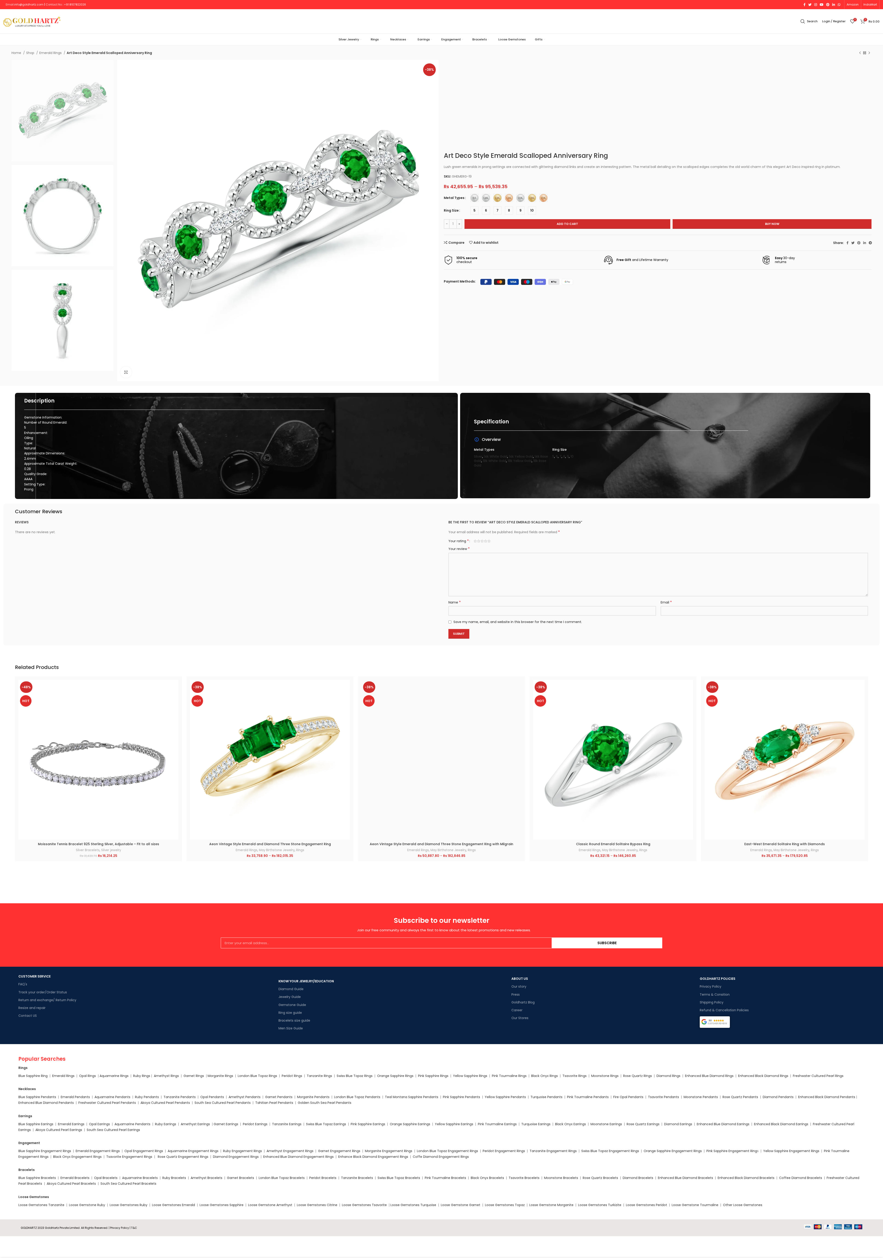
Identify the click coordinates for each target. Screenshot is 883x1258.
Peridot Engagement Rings (504, 1151)
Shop (30, 53)
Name (454, 602)
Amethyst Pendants (245, 1097)
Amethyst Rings (166, 1076)
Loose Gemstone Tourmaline (695, 1205)
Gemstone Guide (292, 1005)
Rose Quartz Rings (637, 1076)
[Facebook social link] (804, 5)
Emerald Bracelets (75, 1178)
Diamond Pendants (778, 1097)
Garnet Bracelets (240, 1178)
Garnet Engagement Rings (339, 1151)
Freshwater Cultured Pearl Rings (818, 1076)
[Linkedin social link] (833, 5)
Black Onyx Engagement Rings (77, 1156)
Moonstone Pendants (701, 1097)
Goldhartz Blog (523, 1002)
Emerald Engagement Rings (98, 1151)
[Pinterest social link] (828, 5)
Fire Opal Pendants (628, 1097)
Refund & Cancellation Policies (724, 1010)
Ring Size (451, 210)
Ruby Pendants (147, 1097)
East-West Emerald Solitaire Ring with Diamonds (784, 844)
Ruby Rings (141, 1076)
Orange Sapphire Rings (395, 1076)
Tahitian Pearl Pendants (274, 1102)
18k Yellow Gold (520, 461)
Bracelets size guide (294, 1020)
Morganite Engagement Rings (388, 1151)
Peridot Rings (292, 1076)
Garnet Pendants (278, 1097)
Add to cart (567, 224)
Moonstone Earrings (606, 1124)
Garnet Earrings (226, 1124)
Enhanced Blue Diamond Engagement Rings (298, 1156)
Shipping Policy (711, 1002)
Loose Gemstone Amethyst (270, 1205)
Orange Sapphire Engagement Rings (673, 1151)
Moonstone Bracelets (561, 1178)
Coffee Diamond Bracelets (800, 1178)
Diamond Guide (291, 989)
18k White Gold (494, 461)
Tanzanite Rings (320, 1076)
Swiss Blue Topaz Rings (355, 1076)
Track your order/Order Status (42, 992)
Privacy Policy (710, 986)
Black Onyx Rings (544, 1076)
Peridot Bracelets (322, 1178)
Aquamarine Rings (114, 1076)
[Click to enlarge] (126, 372)
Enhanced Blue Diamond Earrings (723, 1124)
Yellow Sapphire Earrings (454, 1124)
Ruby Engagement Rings (242, 1151)
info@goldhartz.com (28, 4)
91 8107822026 (76, 4)
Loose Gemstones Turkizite (599, 1205)
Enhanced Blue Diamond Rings (709, 1076)
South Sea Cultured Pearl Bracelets (128, 1183)
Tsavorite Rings (574, 1076)
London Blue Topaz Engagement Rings (447, 1151)
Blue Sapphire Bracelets (37, 1178)
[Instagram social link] (815, 5)
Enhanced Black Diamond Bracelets (745, 1178)
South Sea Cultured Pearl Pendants (223, 1102)
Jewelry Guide (289, 996)
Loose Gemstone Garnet (460, 1205)
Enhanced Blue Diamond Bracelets (685, 1178)
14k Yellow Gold (521, 456)
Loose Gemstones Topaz (505, 1205)
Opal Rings (87, 1076)
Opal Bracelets (106, 1178)
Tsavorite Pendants (663, 1097)
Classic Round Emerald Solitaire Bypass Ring (613, 844)
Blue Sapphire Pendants (37, 1097)
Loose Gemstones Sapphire (222, 1205)
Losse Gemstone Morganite (551, 1205)
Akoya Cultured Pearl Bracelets (71, 1183)
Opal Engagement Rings (143, 1151)
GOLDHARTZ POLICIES (717, 978)
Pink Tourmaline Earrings (497, 1124)
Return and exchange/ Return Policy (47, 1000)
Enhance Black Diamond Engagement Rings (373, 1156)
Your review (459, 548)
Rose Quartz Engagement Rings (183, 1156)
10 (572, 456)
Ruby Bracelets (174, 1178)
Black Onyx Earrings (570, 1124)
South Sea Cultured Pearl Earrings (113, 1130)
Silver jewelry (111, 850)
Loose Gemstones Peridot (646, 1205)
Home (16, 53)
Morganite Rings (220, 1076)
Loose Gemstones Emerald (173, 1205)
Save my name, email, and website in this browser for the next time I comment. (517, 622)
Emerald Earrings (71, 1124)
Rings (300, 850)
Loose (395, 1205)
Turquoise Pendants (546, 1097)
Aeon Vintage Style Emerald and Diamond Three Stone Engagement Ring (270, 844)
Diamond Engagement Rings (235, 1156)
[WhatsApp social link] (839, 5)
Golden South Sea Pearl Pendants (324, 1102)
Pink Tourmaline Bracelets (445, 1178)
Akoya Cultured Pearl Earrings (58, 1130)
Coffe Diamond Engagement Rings (441, 1156)
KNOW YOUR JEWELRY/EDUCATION (306, 981)
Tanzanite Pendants (179, 1097)
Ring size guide (290, 1012)
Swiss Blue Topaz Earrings (326, 1124)
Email (666, 602)
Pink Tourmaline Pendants (588, 1097)
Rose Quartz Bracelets (600, 1178)
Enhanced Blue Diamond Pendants (46, 1102)
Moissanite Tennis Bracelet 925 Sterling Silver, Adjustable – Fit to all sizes (98, 844)
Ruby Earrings (165, 1124)
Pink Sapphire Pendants (461, 1097)
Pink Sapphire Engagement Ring (731, 1151)
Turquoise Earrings (535, 1124)
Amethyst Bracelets (206, 1178)
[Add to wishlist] (175, 708)
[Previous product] (860, 53)
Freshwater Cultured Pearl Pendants (107, 1102)
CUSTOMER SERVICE (34, 976)
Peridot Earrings (255, 1124)
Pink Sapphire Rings (433, 1076)
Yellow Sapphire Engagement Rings (791, 1151)
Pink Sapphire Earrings (368, 1124)
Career (516, 1010)
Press (515, 994)
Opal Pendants (212, 1097)
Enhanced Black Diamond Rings (763, 1076)
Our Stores (519, 1018)
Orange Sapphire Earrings (410, 1124)
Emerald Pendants (75, 1097)
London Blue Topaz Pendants (357, 1097)
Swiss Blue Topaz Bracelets (399, 1178)
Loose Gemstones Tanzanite (41, 1205)
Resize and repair (32, 1008)
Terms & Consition (715, 994)
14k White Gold (495, 456)
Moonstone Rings (605, 1076)
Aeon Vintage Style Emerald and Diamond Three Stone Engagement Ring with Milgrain (441, 844)
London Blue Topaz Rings (257, 1076)
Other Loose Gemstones (742, 1205)
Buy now (772, 224)
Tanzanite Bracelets (357, 1178)
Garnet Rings (193, 1076)
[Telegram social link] (870, 243)
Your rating (458, 541)
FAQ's (22, 984)
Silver (478, 456)
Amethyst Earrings (195, 1124)
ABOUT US (519, 978)
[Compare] (175, 687)
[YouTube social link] (821, 5)
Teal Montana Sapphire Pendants (411, 1097)
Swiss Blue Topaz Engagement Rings (610, 1151)
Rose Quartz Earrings (643, 1124)
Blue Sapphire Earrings (35, 1124)
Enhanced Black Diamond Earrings (781, 1124)
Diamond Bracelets (638, 1178)
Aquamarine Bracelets (140, 1178)
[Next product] (869, 53)
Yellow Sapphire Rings (470, 1076)
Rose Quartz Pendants (740, 1097)
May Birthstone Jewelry (277, 850)
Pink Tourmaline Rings (509, 1076)
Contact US (27, 1015)
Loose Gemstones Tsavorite (364, 1205)
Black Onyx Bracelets (487, 1178)
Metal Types (454, 198)
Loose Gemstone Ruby (87, 1205)
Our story (518, 986)
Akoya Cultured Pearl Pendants (165, 1102)
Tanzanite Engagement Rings (553, 1151)
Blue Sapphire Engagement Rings (44, 1151)
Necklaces (27, 1089)
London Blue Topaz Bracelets (282, 1178)
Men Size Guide (290, 1028)
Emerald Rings (51, 53)
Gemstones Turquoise (418, 1205)
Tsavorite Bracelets (524, 1178)
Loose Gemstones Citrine (317, 1205)
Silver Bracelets (88, 850)
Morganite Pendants (313, 1097)
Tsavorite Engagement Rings (129, 1156)
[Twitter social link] (810, 5)
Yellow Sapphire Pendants (505, 1097)
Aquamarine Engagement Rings (193, 1151)
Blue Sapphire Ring (33, 1076)
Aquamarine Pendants (112, 1097)
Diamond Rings (668, 1076)
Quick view (175, 697)
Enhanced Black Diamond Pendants (826, 1097)
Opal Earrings (99, 1124)
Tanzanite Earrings (286, 1124)
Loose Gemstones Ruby (128, 1205)
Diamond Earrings (678, 1124)
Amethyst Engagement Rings (290, 1151)
